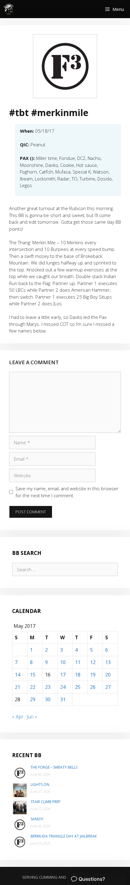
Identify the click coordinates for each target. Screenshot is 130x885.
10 (63, 662)
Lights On (40, 784)
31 (63, 699)
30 (47, 699)
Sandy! (37, 819)
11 (77, 662)
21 (17, 687)
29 (32, 699)
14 (17, 674)
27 (108, 687)
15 (32, 674)
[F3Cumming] (9, 9)
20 (108, 674)
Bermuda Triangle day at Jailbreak (64, 836)
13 (108, 662)
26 (93, 687)
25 (77, 687)
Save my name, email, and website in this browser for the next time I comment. (67, 491)
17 (63, 674)
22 (32, 687)
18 (77, 674)
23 (47, 687)
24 (63, 687)
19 (93, 674)
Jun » (32, 716)
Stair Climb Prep (45, 801)
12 (93, 662)
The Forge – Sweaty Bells (54, 767)
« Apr (17, 716)
